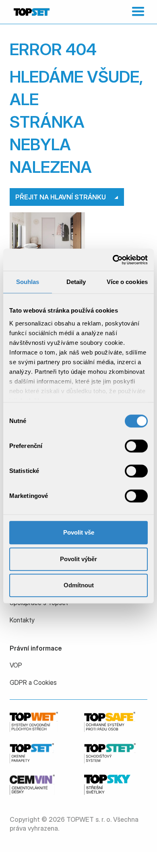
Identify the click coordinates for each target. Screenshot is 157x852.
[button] (136, 11)
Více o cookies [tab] (127, 281)
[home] (31, 12)
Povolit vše (78, 532)
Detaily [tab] (76, 281)
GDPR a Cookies (33, 682)
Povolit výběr (78, 559)
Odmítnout (79, 585)
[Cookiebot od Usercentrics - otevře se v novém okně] (113, 260)
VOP (16, 665)
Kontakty (22, 620)
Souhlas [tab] (27, 281)
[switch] (136, 445)
